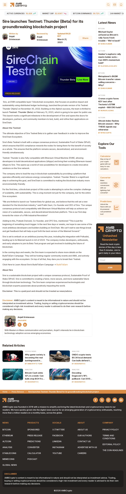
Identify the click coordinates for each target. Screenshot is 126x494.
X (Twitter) (58, 429)
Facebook (57, 435)
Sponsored (33, 429)
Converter (33, 447)
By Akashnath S (78, 364)
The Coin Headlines (112, 450)
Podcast (32, 459)
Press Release (34, 435)
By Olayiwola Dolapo (107, 66)
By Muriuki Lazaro (106, 110)
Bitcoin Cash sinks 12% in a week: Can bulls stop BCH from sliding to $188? (34, 376)
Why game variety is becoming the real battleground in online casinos (35, 357)
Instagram (58, 447)
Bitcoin (101, 28)
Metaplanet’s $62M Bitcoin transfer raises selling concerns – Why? (109, 80)
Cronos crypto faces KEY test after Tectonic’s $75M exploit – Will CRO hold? (109, 103)
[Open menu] (4, 4)
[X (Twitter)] (20, 325)
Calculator (34, 453)
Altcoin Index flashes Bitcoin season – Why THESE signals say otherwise (108, 125)
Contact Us (84, 441)
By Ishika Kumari (105, 44)
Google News (30, 351)
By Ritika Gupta (104, 133)
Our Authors (85, 435)
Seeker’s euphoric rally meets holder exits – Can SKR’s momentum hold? (109, 58)
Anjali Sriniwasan (14, 38)
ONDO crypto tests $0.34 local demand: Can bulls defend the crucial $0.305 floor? (82, 357)
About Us (83, 429)
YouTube (57, 453)
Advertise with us (87, 447)
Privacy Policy (110, 429)
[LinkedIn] (25, 325)
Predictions (34, 441)
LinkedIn (56, 441)
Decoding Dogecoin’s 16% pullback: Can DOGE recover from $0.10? (82, 376)
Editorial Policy (111, 444)
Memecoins (8, 459)
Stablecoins (9, 453)
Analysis (75, 351)
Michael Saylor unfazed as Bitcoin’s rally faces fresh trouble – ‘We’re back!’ (109, 36)
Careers (82, 453)
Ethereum (7, 435)
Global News (9, 465)
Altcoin (101, 51)
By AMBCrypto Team (33, 364)
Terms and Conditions (108, 437)
